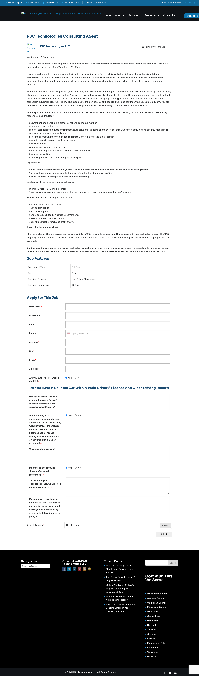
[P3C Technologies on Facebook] (185, 3)
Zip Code (34, 369)
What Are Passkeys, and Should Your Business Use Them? (119, 569)
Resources (150, 15)
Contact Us (169, 15)
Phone (33, 333)
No (79, 377)
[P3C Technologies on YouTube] (189, 3)
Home (108, 15)
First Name (35, 306)
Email (32, 324)
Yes (70, 377)
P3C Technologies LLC (54, 46)
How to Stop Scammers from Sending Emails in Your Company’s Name (120, 608)
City (31, 351)
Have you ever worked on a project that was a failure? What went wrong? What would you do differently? (43, 401)
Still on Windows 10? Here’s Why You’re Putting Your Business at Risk (120, 588)
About (118, 15)
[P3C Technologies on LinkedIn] (194, 3)
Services (133, 15)
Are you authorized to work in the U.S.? (44, 379)
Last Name (35, 315)
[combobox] (69, 333)
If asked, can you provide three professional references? (42, 471)
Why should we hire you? (42, 449)
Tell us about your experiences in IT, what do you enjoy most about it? (45, 484)
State (32, 360)
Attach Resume (35, 525)
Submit (164, 534)
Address (34, 342)
